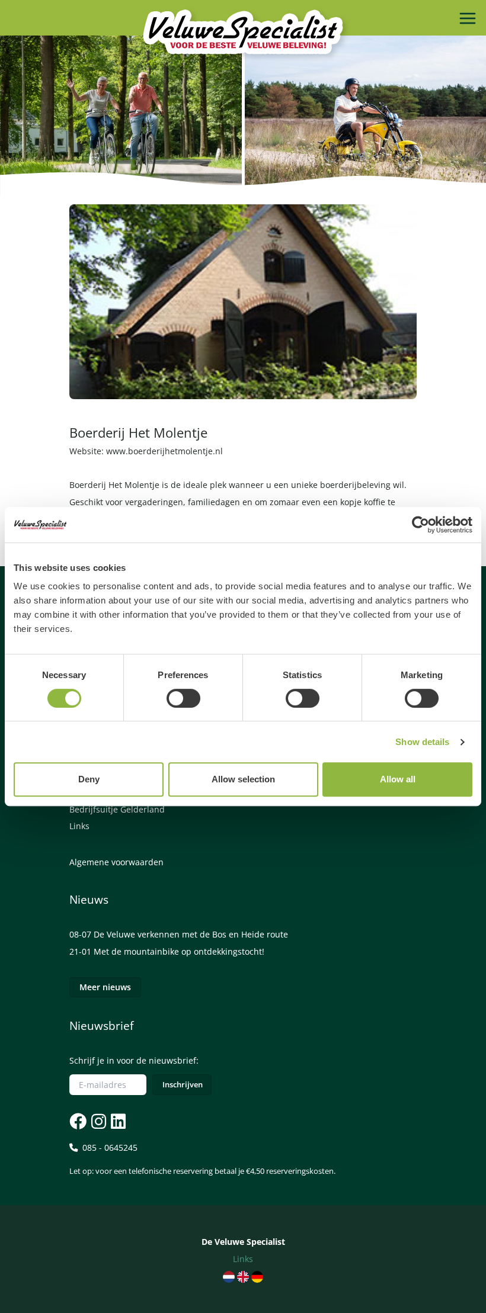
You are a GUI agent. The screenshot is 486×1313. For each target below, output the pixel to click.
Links (79, 826)
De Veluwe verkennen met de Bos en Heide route (191, 934)
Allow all (397, 779)
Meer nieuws (105, 987)
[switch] (183, 698)
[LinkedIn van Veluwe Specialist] (117, 1120)
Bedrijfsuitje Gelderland (117, 809)
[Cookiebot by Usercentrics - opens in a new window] (420, 525)
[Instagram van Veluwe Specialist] (97, 1120)
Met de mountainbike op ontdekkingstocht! (179, 951)
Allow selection (243, 779)
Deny (89, 779)
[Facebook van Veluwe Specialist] (78, 1120)
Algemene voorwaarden (116, 862)
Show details (422, 742)
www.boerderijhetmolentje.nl (164, 451)
